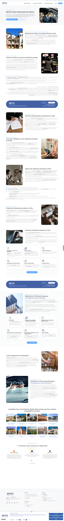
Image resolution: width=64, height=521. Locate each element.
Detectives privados (27, 3)
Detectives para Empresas (48, 3)
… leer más (54, 458)
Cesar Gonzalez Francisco (14, 452)
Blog (56, 3)
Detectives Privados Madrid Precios (31, 494)
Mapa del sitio (28, 506)
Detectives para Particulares (37, 3)
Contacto (60, 3)
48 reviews (35, 449)
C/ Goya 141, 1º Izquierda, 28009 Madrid (52, 0)
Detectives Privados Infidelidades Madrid (32, 495)
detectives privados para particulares (42, 384)
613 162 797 (61, 0)
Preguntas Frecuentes (29, 504)
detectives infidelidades (25, 215)
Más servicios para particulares (32, 272)
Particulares (28, 497)
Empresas (27, 498)
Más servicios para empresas (32, 342)
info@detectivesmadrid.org (51, 104)
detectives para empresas (31, 299)
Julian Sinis (32, 452)
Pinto (47, 35)
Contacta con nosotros (63, 248)
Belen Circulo (50, 452)
